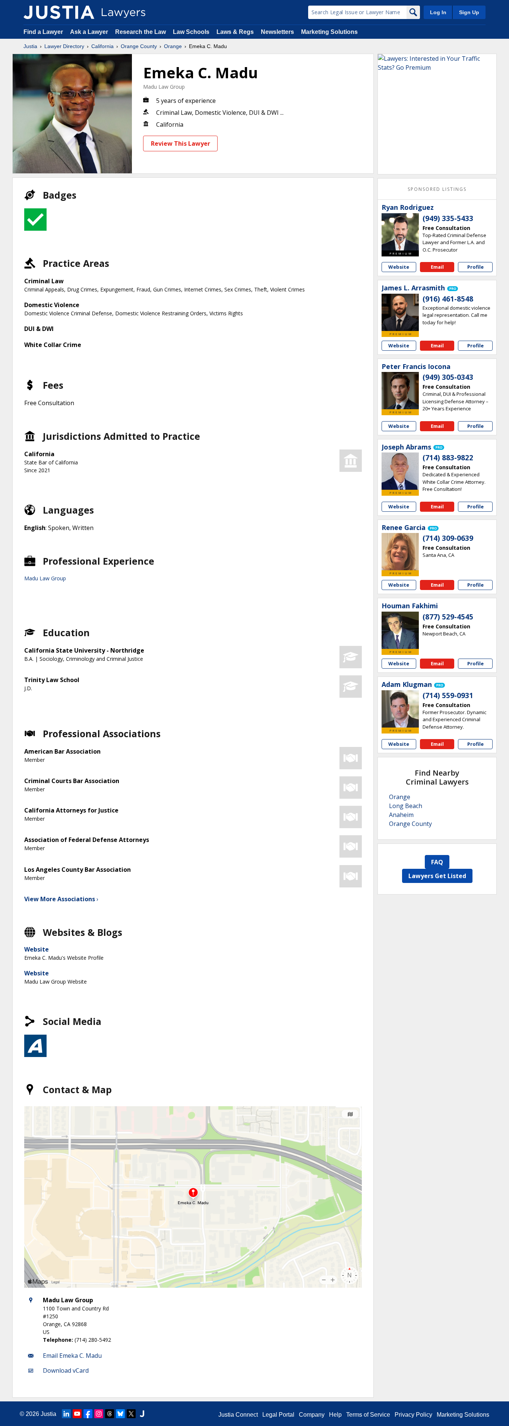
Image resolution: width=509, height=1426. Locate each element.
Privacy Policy (413, 1414)
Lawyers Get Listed (437, 876)
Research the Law (140, 32)
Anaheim (401, 815)
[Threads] (109, 1413)
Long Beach (405, 806)
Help (335, 1414)
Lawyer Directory (64, 46)
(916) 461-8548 (448, 299)
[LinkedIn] (66, 1413)
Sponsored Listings (437, 189)
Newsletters (277, 32)
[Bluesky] (120, 1413)
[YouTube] (77, 1413)
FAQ (437, 862)
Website (36, 949)
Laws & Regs (235, 32)
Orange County (139, 46)
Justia (30, 46)
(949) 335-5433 (448, 218)
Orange (173, 46)
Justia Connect (238, 1414)
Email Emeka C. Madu (72, 1355)
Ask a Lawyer (90, 32)
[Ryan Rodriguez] (400, 231)
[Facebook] (87, 1413)
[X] (131, 1413)
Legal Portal (278, 1414)
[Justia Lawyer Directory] (58, 12)
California (102, 46)
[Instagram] (98, 1413)
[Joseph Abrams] (400, 471)
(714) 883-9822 (448, 458)
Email (437, 267)
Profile (475, 267)
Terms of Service (368, 1414)
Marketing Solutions (329, 32)
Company (312, 1414)
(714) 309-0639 (448, 538)
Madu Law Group (164, 86)
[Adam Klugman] (400, 709)
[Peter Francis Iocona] (400, 390)
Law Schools (191, 32)
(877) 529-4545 (448, 617)
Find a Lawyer (43, 32)
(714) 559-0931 (448, 695)
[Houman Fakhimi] (400, 630)
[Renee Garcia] (400, 551)
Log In (438, 12)
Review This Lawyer (180, 143)
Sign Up (469, 12)
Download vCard (66, 1370)
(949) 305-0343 (448, 377)
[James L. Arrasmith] (400, 312)
